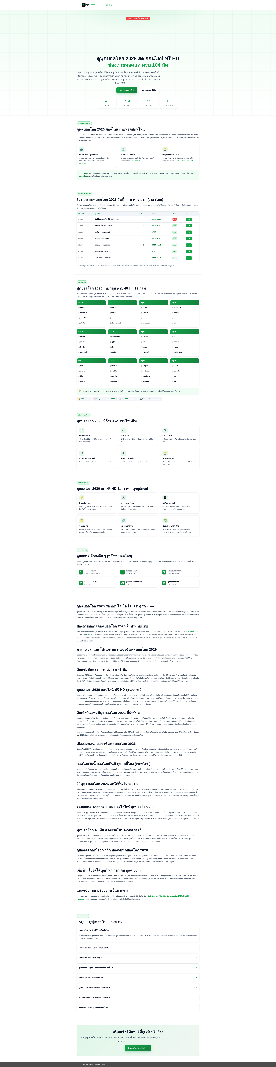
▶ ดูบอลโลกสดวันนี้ (127, 90)
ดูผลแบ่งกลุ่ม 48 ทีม (149, 90)
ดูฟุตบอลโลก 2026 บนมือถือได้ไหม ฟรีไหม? (94, 987)
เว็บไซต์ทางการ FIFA (155, 896)
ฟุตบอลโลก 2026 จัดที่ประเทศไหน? (91, 977)
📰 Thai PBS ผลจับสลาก (127, 399)
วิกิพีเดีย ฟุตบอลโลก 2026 (172, 896)
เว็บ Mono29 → (136, 161)
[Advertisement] (138, 38)
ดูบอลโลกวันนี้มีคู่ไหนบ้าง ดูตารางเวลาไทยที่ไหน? (96, 967)
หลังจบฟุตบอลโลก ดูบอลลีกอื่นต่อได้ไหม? (94, 1007)
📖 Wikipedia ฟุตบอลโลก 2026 (104, 399)
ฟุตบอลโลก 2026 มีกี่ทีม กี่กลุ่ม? (90, 958)
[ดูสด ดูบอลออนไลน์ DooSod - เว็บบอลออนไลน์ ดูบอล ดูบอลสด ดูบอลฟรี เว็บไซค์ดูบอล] (92, 4)
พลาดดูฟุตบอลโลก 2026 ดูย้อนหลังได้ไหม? (94, 997)
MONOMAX (193, 632)
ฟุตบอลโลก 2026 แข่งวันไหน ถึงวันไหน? (93, 948)
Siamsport (81, 899)
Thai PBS (187, 896)
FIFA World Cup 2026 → (187, 161)
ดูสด (189, 219)
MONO (90, 635)
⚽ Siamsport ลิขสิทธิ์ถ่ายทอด (150, 399)
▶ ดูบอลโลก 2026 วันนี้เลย (138, 1048)
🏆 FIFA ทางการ (83, 399)
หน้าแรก (109, 5)
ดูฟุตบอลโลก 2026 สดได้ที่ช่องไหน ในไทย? (94, 930)
